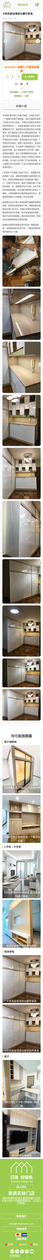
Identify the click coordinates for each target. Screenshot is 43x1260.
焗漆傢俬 (18, 96)
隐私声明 (21, 1239)
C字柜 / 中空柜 (28, 92)
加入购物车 (30, 77)
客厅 (16, 18)
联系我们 (21, 1216)
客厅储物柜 (14, 92)
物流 (31, 1255)
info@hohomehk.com (21, 1223)
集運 (23, 1255)
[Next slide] (38, 41)
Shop (10, 18)
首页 (4, 18)
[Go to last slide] (5, 41)
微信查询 (23, 4)
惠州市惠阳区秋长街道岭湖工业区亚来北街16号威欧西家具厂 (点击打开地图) (21, 1201)
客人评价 (21, 1187)
